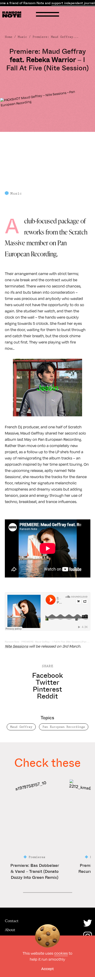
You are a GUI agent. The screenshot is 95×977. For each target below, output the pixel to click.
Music (22, 37)
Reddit (47, 696)
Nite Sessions (16, 646)
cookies (61, 953)
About (10, 929)
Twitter (47, 682)
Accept (47, 968)
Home (8, 37)
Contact (11, 920)
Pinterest (47, 689)
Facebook (47, 675)
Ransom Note (12, 641)
